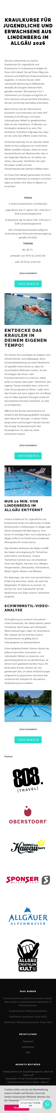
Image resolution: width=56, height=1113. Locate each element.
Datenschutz (28, 1047)
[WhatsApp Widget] (47, 1104)
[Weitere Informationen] (45, 6)
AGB (28, 1052)
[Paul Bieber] (12, 5)
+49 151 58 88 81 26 (28, 283)
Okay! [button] (17, 1107)
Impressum (28, 1041)
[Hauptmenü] (50, 6)
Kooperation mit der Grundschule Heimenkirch (28, 1078)
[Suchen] (39, 6)
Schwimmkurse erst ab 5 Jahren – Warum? (28, 1082)
